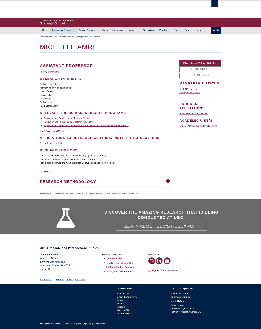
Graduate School (46, 37)
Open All (47, 171)
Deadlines (164, 30)
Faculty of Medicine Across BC (186, 311)
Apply (216, 30)
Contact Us (45, 269)
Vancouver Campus (180, 293)
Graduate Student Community (121, 267)
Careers (121, 307)
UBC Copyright (84, 324)
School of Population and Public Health (198, 126)
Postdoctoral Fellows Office (120, 263)
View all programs (52, 130)
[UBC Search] (214, 3)
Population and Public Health (193, 113)
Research (80, 279)
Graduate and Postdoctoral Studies (130, 248)
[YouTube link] (167, 260)
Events (120, 303)
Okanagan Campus (180, 297)
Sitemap (60, 279)
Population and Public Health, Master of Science (67, 118)
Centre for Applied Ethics (52, 143)
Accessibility (99, 324)
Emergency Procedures (50, 324)
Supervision (149, 30)
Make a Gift (123, 310)
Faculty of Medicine (49, 71)
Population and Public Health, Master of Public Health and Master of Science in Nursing (86, 125)
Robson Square (178, 305)
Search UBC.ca (125, 313)
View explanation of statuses (189, 93)
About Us (201, 30)
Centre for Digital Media (182, 308)
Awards (132, 30)
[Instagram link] (151, 260)
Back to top (46, 279)
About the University (127, 297)
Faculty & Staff (83, 193)
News (120, 300)
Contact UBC (123, 293)
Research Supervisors (80, 37)
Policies (188, 30)
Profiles (69, 279)
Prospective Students (62, 30)
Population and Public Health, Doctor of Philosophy (68, 122)
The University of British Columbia (46, 9)
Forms (177, 30)
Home (45, 30)
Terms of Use (69, 324)
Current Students (87, 30)
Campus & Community (112, 30)
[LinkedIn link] (159, 260)
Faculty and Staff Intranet (119, 271)
